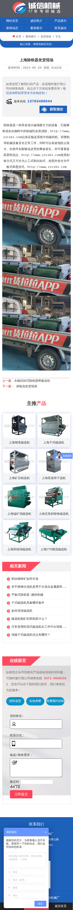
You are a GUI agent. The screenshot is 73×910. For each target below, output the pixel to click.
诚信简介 (36, 21)
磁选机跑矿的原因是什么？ (29, 619)
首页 (18, 36)
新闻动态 (12, 28)
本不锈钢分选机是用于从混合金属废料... (39, 587)
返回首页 (61, 906)
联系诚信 (60, 28)
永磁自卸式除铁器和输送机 (32, 381)
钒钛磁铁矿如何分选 (24, 579)
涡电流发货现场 (25, 386)
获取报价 (56, 109)
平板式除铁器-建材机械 (27, 595)
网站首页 (12, 21)
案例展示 (36, 28)
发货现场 (46, 36)
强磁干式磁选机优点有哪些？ (30, 635)
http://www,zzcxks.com (41, 155)
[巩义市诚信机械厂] (36, 12)
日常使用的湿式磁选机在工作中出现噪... (39, 627)
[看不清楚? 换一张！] (15, 786)
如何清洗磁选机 (21, 611)
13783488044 (39, 101)
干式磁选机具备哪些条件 (27, 603)
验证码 (14, 782)
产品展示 (60, 21)
